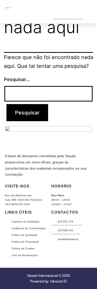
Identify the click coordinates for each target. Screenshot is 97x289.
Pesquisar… (17, 79)
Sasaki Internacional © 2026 (48, 275)
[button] (88, 7)
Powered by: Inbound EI (48, 281)
